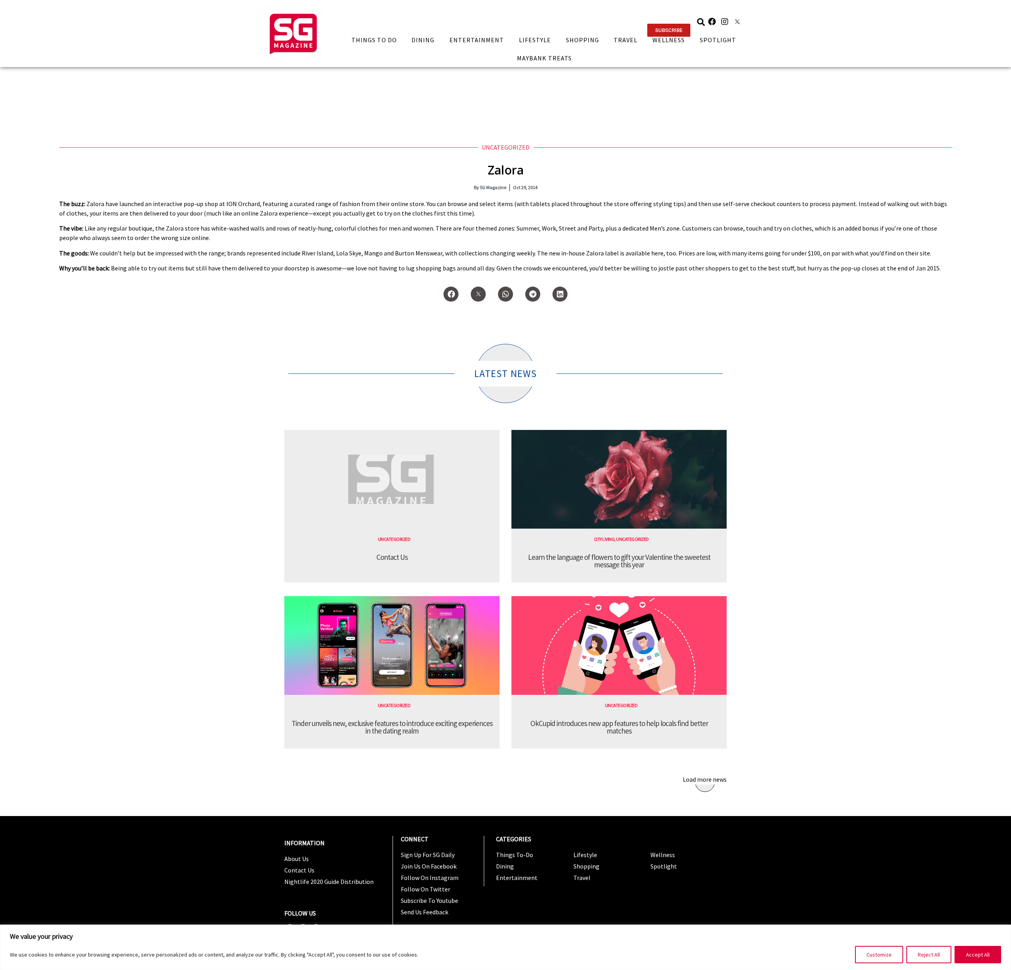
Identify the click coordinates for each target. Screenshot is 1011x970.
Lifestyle (535, 40)
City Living (604, 539)
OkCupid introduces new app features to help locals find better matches (619, 727)
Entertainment (476, 40)
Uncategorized (506, 147)
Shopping (582, 40)
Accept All (978, 954)
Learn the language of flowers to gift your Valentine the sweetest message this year (619, 560)
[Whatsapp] (505, 294)
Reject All (929, 954)
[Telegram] (532, 294)
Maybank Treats (544, 58)
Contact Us (392, 557)
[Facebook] (712, 21)
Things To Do (374, 40)
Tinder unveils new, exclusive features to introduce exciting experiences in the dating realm (391, 727)
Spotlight (718, 40)
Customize (879, 954)
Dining (423, 40)
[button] (668, 30)
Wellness (668, 40)
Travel (625, 40)
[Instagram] (724, 21)
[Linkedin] (560, 294)
